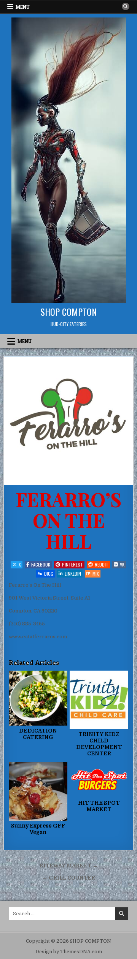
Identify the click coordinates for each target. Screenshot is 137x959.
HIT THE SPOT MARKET (99, 806)
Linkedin (73, 573)
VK (122, 564)
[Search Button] (125, 6)
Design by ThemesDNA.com (68, 951)
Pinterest (72, 564)
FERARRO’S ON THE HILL (68, 520)
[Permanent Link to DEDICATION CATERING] (38, 698)
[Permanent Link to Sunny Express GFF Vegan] (38, 791)
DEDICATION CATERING (38, 734)
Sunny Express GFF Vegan (38, 829)
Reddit (101, 564)
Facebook (40, 564)
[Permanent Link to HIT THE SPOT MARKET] (99, 780)
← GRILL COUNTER (68, 878)
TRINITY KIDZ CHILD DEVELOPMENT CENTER (99, 743)
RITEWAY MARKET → (69, 866)
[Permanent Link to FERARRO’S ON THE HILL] (68, 420)
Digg (48, 573)
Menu (23, 7)
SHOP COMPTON (68, 311)
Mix (95, 573)
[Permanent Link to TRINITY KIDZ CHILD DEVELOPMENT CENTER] (99, 700)
